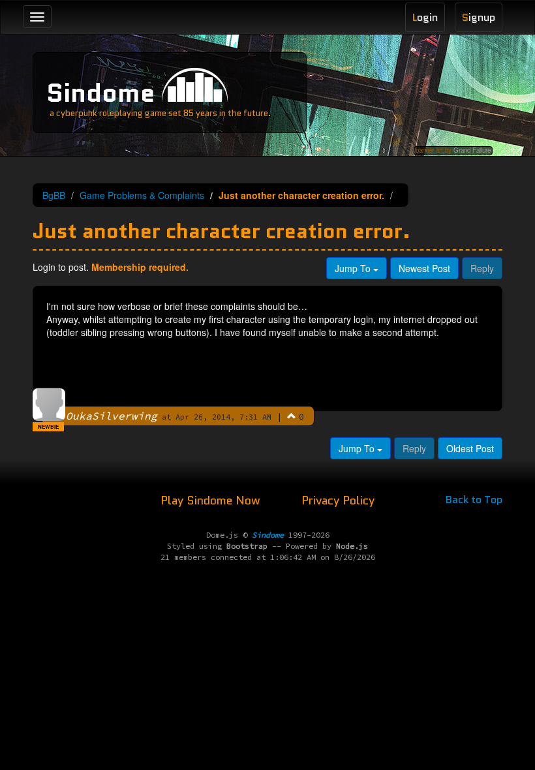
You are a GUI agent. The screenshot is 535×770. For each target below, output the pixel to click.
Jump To (354, 268)
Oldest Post (470, 448)
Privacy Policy (337, 500)
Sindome (100, 93)
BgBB (53, 195)
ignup (478, 17)
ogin (425, 17)
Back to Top (474, 499)
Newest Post (424, 268)
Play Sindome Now (212, 500)
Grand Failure (472, 150)
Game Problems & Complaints (142, 195)
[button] (291, 415)
